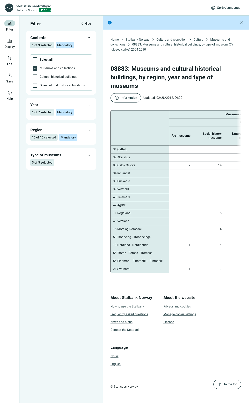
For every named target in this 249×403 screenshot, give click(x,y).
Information (129, 98)
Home (114, 39)
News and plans (121, 322)
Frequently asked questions (129, 314)
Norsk (114, 356)
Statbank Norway (137, 39)
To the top (230, 384)
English (115, 364)
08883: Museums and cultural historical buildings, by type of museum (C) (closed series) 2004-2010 (172, 47)
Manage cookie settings (179, 314)
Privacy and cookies (177, 306)
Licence (168, 322)
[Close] (241, 22)
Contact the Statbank (124, 330)
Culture (198, 39)
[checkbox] (61, 59)
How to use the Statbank (127, 306)
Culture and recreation (171, 39)
